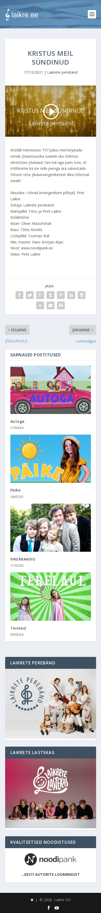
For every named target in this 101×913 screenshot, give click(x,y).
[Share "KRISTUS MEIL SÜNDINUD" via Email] (50, 305)
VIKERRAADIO (22, 559)
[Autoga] (50, 390)
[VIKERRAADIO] (50, 528)
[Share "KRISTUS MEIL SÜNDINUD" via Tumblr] (50, 295)
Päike (15, 490)
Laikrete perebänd (62, 72)
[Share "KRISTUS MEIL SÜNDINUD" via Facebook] (19, 295)
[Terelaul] (50, 596)
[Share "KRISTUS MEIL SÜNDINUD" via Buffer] (81, 295)
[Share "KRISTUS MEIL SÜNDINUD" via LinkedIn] (71, 295)
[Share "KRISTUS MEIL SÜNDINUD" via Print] (61, 305)
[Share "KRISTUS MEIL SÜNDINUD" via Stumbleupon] (40, 305)
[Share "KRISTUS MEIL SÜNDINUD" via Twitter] (30, 295)
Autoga (17, 421)
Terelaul (18, 628)
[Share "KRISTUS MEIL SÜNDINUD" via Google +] (40, 295)
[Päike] (50, 459)
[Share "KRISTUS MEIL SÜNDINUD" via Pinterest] (61, 295)
